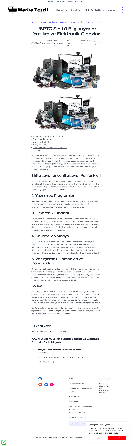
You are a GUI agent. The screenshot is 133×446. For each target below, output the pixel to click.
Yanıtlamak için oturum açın (46, 362)
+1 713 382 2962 (75, 396)
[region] (107, 432)
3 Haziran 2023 (42, 353)
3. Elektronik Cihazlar (42, 142)
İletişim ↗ (122, 10)
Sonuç (37, 150)
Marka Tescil (37, 22)
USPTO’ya (44, 167)
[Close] (127, 423)
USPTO (99, 22)
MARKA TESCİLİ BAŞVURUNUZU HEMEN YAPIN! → (66, 1)
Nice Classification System (53, 22)
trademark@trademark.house (79, 423)
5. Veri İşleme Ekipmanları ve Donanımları (50, 147)
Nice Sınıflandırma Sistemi (75, 22)
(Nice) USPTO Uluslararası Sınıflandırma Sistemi (59, 350)
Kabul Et (117, 438)
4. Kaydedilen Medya (41, 145)
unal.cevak (40, 43)
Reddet (98, 438)
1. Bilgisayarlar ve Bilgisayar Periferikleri (49, 136)
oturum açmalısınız (58, 331)
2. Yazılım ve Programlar (43, 139)
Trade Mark (91, 22)
